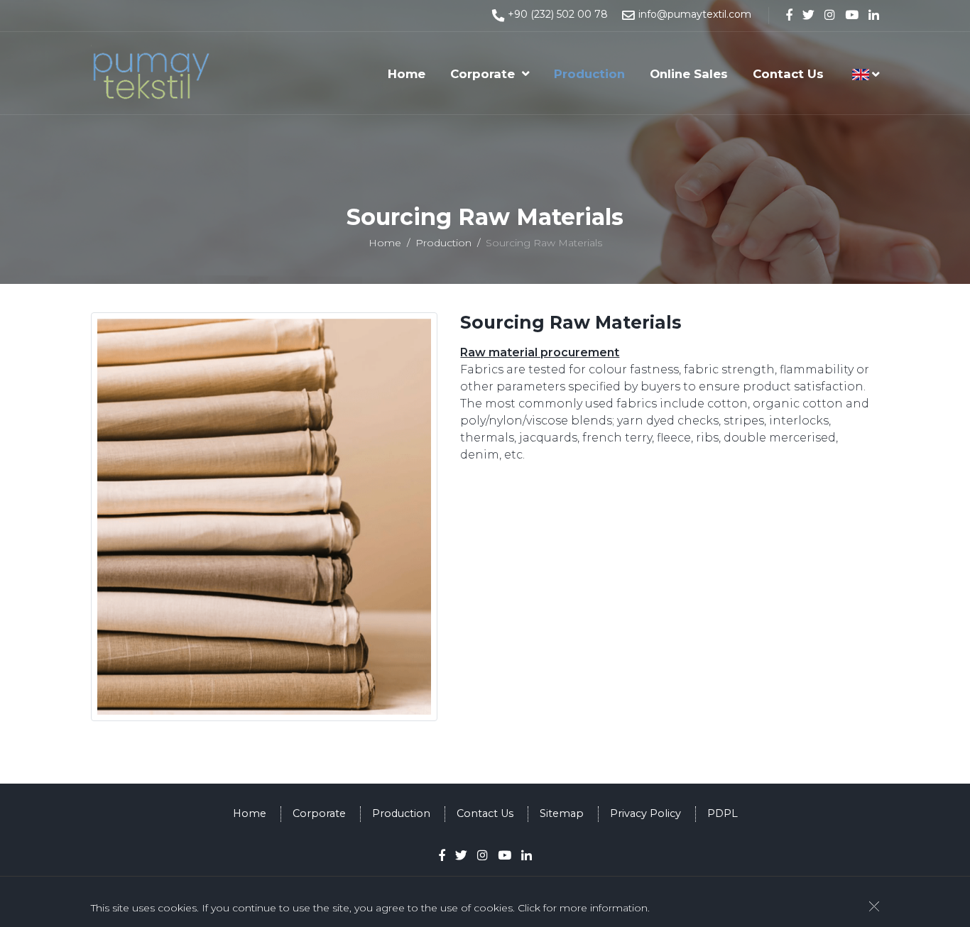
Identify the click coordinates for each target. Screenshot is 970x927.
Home (406, 74)
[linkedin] (873, 15)
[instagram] (829, 15)
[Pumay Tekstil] (153, 73)
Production (589, 74)
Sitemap (562, 813)
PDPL (722, 813)
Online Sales (689, 74)
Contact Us (788, 74)
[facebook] (789, 15)
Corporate (482, 74)
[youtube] (852, 15)
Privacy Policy (645, 813)
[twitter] (808, 15)
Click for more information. (584, 907)
